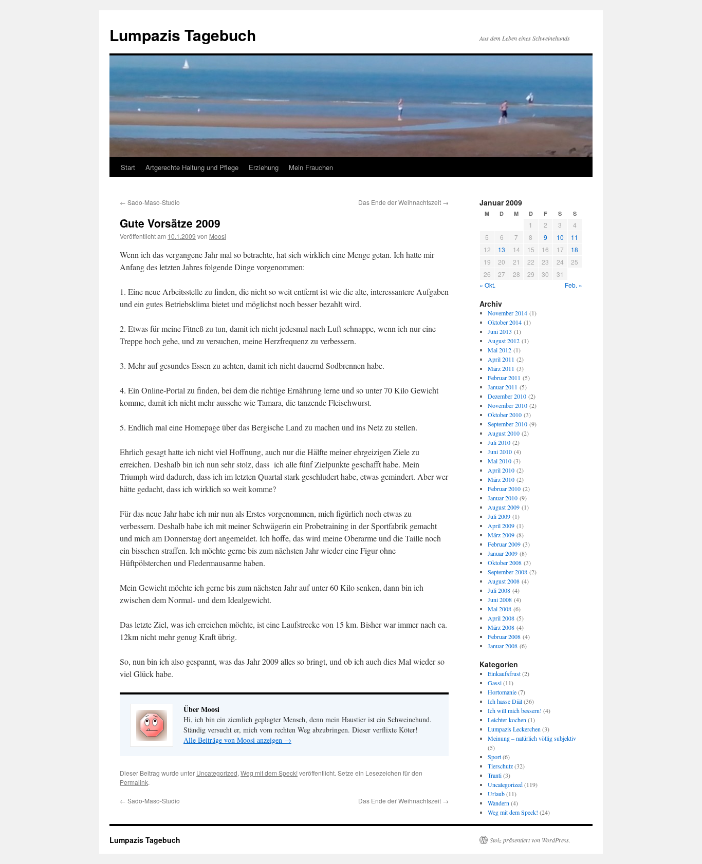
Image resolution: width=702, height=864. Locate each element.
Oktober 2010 (505, 414)
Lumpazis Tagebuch (182, 35)
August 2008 (504, 581)
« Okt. (487, 284)
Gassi (495, 683)
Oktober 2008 (505, 562)
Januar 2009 (503, 553)
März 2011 (501, 368)
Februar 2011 (504, 377)
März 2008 (501, 627)
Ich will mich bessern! (515, 710)
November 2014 (507, 313)
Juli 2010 (499, 442)
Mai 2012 (499, 350)
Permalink (134, 782)
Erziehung (264, 167)
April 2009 (501, 525)
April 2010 (501, 470)
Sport (494, 757)
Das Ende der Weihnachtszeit (403, 202)
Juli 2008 (499, 590)
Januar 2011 (503, 387)
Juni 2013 (500, 331)
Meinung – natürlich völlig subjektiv (532, 738)
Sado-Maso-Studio (150, 202)
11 (574, 237)
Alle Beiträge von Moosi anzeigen (237, 740)
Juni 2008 (500, 599)
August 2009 (504, 507)
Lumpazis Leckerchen (514, 729)
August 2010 (504, 433)
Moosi (217, 236)
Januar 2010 (503, 498)
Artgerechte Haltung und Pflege (191, 167)
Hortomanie (502, 692)
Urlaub (496, 794)
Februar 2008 (504, 636)
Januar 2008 (503, 646)
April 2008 (501, 618)
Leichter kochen (507, 720)
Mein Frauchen (311, 167)
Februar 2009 (504, 544)
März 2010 (501, 479)
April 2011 (501, 359)
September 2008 (507, 572)
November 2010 (507, 405)
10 (560, 237)
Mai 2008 (499, 609)
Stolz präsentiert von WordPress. (530, 840)
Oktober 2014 (505, 322)
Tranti (495, 775)
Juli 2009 (499, 516)
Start (128, 167)
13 (501, 249)
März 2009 (501, 535)
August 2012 (504, 340)
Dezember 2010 (507, 396)
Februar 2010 (504, 488)
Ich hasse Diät (505, 701)
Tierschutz (500, 766)
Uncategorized (216, 772)
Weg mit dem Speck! (269, 772)
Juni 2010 (500, 451)
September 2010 (507, 424)
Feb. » (573, 284)
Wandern (498, 803)
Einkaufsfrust (504, 673)
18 (574, 249)
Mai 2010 (499, 461)
